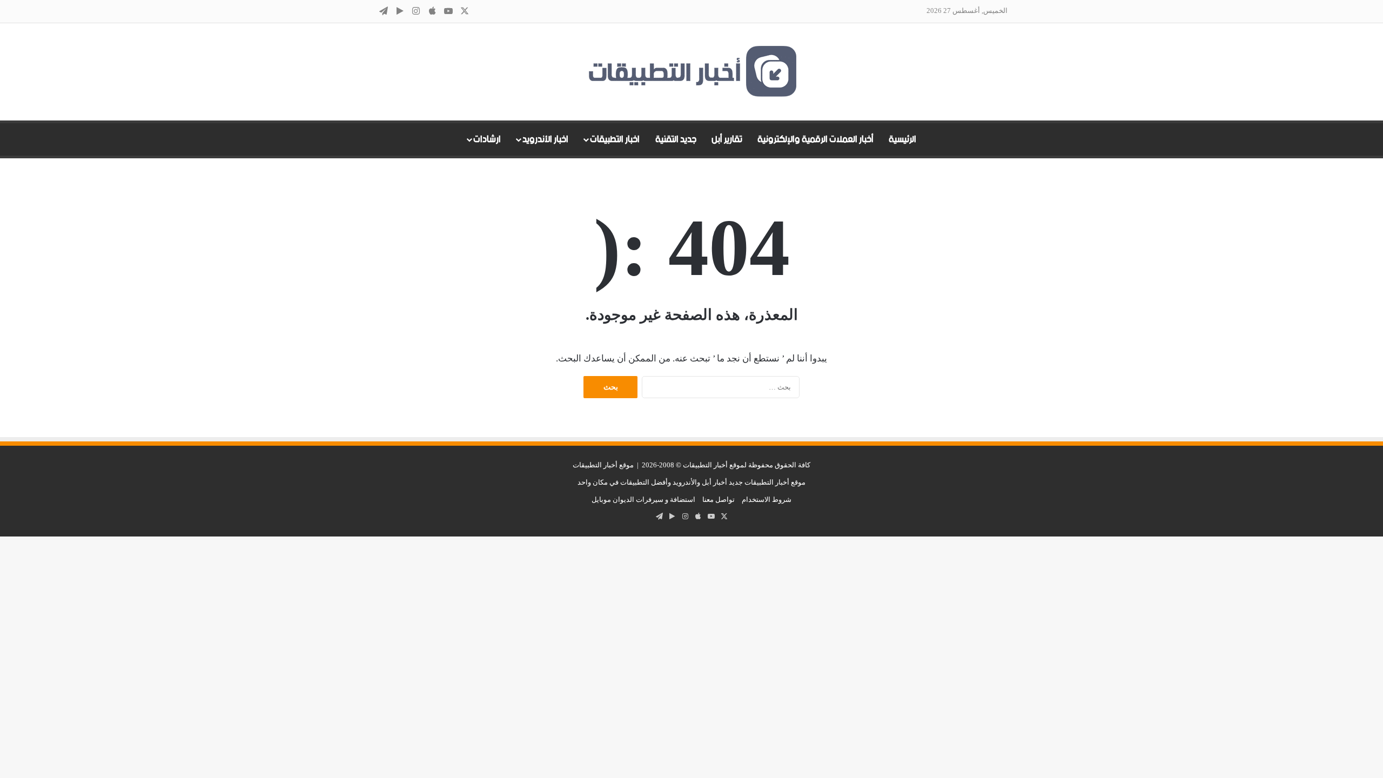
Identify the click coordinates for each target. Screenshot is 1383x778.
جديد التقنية (675, 139)
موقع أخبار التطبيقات (603, 465)
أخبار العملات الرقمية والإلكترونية (815, 139)
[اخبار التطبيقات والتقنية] (691, 72)
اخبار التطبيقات (615, 139)
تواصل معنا (718, 499)
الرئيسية (902, 139)
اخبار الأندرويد (545, 139)
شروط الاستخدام (766, 499)
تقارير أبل (726, 139)
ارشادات (487, 139)
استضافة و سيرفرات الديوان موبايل (643, 499)
